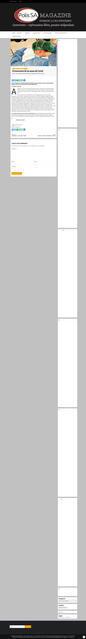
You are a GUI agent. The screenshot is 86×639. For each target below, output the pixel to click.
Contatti (20, 1)
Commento (14, 148)
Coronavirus (24, 68)
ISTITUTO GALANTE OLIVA (61, 32)
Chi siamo (19, 32)
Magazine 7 (66, 637)
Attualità (18, 68)
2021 (14, 68)
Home (13, 32)
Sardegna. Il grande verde (18, 135)
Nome (13, 161)
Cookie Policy (68, 617)
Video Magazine (47, 32)
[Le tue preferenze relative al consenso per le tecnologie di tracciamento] (84, 637)
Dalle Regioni (36, 32)
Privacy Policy (62, 617)
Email (35, 161)
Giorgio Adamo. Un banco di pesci (47, 135)
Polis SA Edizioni (16, 36)
